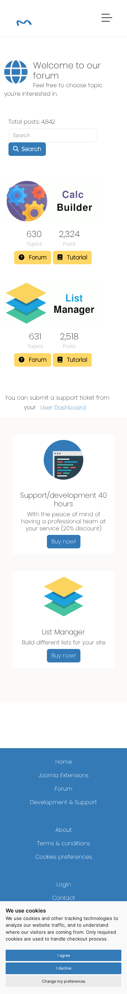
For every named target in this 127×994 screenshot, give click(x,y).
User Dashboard (63, 407)
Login (63, 884)
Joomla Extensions (63, 775)
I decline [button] (63, 968)
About (63, 830)
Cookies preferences (63, 857)
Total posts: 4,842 (31, 122)
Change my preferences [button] (63, 981)
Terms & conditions (63, 843)
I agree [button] (64, 955)
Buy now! (64, 541)
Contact (63, 898)
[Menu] (107, 19)
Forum (63, 789)
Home (63, 762)
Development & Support (63, 802)
